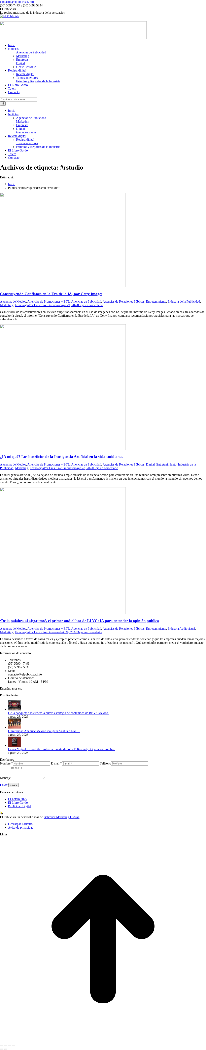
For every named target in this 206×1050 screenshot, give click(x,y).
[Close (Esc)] (1, 1045)
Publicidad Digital (19, 806)
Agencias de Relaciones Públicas (123, 301)
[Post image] (14, 709)
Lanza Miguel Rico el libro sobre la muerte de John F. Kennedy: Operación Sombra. (61, 749)
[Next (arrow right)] (5, 1049)
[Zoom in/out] (13, 1045)
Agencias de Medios (13, 301)
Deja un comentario (90, 305)
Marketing (6, 305)
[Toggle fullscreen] (9, 1045)
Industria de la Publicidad (184, 301)
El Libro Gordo (18, 802)
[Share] (5, 1045)
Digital (150, 464)
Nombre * (6, 763)
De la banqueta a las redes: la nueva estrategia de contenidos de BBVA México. (58, 713)
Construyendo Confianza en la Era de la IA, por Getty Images (51, 294)
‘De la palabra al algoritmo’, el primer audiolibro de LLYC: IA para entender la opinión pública (79, 621)
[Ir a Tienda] (103, 1041)
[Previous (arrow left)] (1, 1049)
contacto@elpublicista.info (17, 1)
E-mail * (56, 763)
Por (44, 305)
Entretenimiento (156, 301)
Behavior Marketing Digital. (61, 817)
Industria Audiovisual (181, 628)
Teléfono (105, 763)
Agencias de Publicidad (86, 301)
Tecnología (22, 305)
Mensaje (5, 778)
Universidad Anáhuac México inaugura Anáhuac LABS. (44, 731)
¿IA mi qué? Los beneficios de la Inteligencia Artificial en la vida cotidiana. (61, 456)
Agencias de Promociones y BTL (48, 301)
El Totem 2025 (17, 799)
